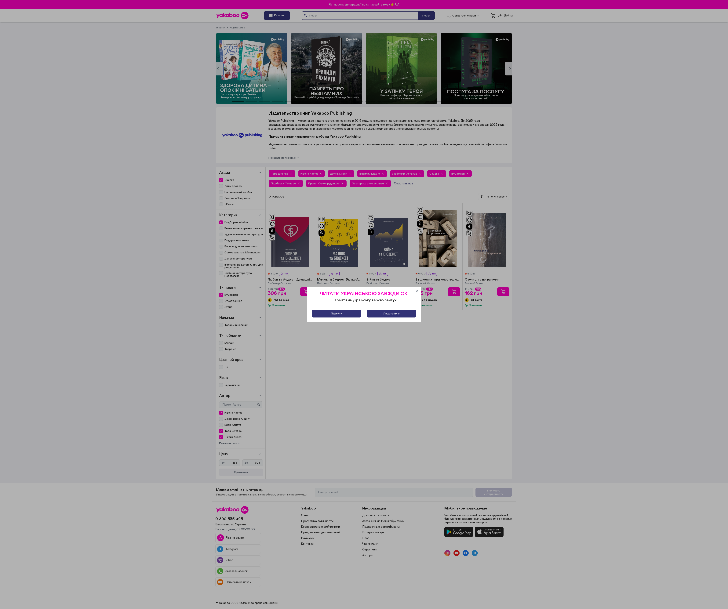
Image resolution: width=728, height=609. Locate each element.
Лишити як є (391, 313)
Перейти (336, 313)
